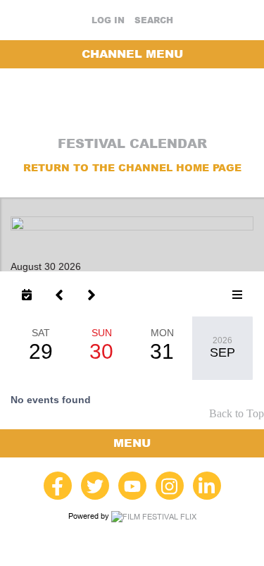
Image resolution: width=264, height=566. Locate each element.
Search (153, 20)
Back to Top (236, 413)
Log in (108, 20)
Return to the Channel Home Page (132, 167)
